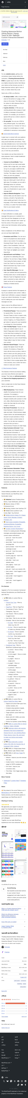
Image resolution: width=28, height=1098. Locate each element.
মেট (2, 1065)
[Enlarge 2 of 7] (11, 843)
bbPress (4, 1068)
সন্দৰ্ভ (2, 1037)
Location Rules (15, 780)
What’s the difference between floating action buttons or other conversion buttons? (10, 916)
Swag (17, 1058)
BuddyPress (5, 1070)
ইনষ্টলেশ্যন (5, 57)
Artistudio (4, 40)
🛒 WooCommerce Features (9, 368)
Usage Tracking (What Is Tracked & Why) (7, 926)
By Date (10, 622)
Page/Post (9, 607)
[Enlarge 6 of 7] (24, 854)
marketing (19, 983)
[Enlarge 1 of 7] (11, 831)
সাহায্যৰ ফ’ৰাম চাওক (5, 1028)
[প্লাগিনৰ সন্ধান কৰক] (17, 17)
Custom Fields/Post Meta (11, 701)
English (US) (24, 977)
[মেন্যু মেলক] (25, 2)
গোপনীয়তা (3, 1045)
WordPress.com (6, 1062)
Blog (5, 783)
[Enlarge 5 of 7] (24, 840)
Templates (23, 780)
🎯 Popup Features (6, 287)
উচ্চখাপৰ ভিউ (4, 991)
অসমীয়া (6, 1077)
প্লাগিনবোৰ (17, 1042)
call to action (17, 980)
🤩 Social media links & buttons (10, 133)
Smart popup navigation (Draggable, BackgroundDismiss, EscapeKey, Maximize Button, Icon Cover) (14, 524)
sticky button (23, 986)
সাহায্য (4, 65)
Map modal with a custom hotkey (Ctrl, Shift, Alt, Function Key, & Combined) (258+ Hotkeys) (14, 744)
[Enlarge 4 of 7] (24, 831)
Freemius (7, 952)
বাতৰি (2, 1039)
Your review (4, 1016)
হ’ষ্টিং (2, 1042)
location (6, 600)
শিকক (2, 1050)
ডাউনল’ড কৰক (4, 44)
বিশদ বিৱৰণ (5, 49)
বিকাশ (4, 61)
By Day (10, 627)
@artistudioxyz (5, 792)
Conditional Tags (10, 645)
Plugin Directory (5, 6)
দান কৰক (17, 1055)
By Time (10, 636)
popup (24, 983)
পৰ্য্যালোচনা (5, 53)
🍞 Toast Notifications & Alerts (10, 210)
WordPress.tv (5, 1058)
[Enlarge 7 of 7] (24, 862)
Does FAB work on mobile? (9, 922)
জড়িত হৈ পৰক (17, 1050)
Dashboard (7, 780)
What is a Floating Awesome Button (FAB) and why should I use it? (11, 909)
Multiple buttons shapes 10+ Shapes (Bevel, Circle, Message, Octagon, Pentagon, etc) (15, 517)
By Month (11, 631)
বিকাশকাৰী (3, 1055)
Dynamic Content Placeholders (14, 528)
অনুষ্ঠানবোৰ (17, 1052)
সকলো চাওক (24, 1016)
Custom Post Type (11, 602)
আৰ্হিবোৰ (16, 1045)
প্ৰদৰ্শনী (16, 1037)
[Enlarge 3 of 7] (11, 861)
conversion (23, 980)
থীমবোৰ (16, 1039)
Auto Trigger (19, 753)
